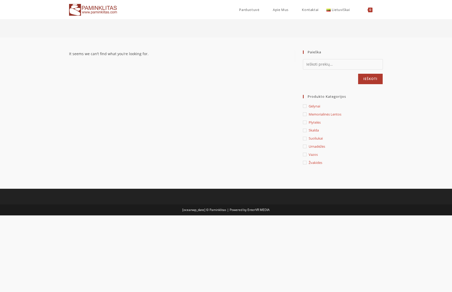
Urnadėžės (317, 146)
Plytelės (315, 122)
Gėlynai (314, 106)
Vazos (313, 154)
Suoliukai (316, 138)
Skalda (314, 130)
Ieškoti (370, 79)
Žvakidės (315, 162)
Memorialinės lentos (325, 114)
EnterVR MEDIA (258, 210)
